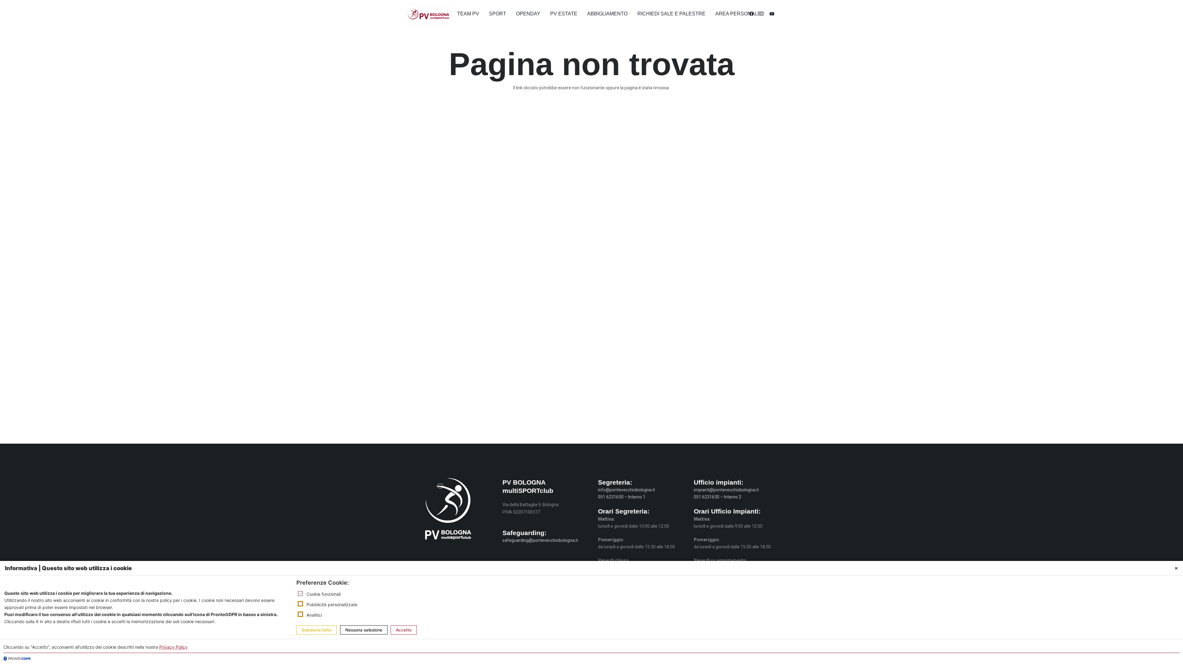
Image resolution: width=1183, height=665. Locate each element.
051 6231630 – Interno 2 (717, 496)
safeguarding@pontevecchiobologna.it (540, 540)
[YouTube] (772, 14)
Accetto (404, 629)
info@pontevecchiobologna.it (626, 489)
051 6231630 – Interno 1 (621, 496)
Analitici (314, 614)
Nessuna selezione (363, 629)
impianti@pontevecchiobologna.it (726, 489)
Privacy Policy (173, 647)
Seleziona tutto (316, 629)
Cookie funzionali (324, 593)
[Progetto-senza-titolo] (428, 14)
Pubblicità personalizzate (332, 604)
